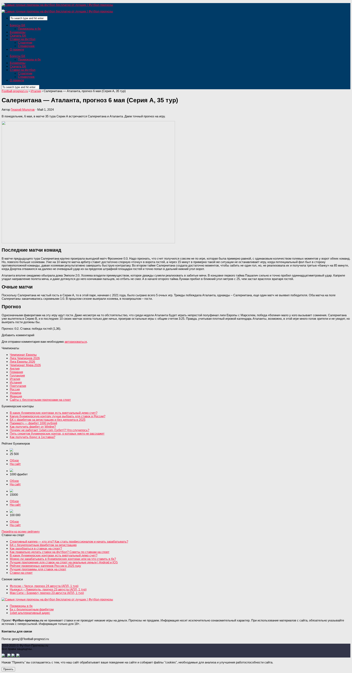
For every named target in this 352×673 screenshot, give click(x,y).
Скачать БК (18, 35)
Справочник (26, 46)
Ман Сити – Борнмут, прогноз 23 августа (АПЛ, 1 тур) (47, 593)
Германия (16, 372)
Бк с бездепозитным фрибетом (32, 609)
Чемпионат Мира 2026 (25, 365)
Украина (15, 392)
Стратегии (25, 42)
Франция (16, 396)
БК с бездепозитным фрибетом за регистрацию (43, 545)
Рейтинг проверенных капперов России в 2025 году (45, 565)
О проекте (17, 49)
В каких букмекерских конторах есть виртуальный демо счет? (53, 412)
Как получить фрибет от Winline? (33, 426)
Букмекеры (17, 32)
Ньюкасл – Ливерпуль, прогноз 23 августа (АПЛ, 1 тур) (48, 589)
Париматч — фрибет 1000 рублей (33, 423)
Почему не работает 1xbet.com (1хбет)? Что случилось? (49, 430)
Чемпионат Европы (23, 354)
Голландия (17, 375)
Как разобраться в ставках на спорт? (36, 548)
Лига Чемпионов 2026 (25, 358)
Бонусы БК (17, 25)
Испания (16, 382)
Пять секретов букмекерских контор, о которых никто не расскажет (57, 433)
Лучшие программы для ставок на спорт (38, 569)
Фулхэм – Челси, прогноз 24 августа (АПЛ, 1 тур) (44, 586)
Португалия (18, 386)
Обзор (14, 460)
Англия (15, 368)
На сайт (15, 464)
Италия (15, 379)
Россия (15, 389)
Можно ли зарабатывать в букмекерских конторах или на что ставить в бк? (63, 559)
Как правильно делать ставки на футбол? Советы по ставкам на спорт (59, 552)
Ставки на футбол (22, 39)
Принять (8, 669)
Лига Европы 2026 (22, 361)
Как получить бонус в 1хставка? (32, 437)
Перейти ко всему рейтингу (21, 531)
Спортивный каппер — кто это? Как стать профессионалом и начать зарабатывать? (69, 541)
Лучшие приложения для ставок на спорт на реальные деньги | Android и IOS (64, 562)
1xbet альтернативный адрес (30, 613)
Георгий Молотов (23, 109)
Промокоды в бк (29, 28)
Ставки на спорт (21, 572)
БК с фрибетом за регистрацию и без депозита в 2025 (47, 419)
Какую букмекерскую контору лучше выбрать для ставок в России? (57, 416)
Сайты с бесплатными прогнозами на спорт (40, 399)
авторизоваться (76, 341)
